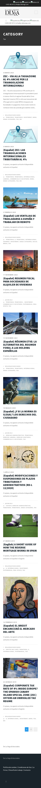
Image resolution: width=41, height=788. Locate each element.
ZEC (21, 119)
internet (6, 241)
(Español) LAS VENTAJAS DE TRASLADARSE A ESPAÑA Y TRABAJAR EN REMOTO (19, 219)
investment (28, 117)
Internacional (29, 177)
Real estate (17, 570)
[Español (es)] (17, 2)
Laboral (6, 179)
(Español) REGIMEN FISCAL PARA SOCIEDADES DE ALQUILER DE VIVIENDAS (19, 281)
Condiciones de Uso (25, 767)
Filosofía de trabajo (15, 770)
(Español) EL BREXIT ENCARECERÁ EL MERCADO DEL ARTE (19, 629)
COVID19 (9, 505)
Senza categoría (9, 119)
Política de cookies (10, 767)
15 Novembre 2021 (10, 338)
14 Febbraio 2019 (10, 622)
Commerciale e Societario (19, 179)
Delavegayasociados (12, 115)
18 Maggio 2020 (9, 408)
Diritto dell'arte (12, 649)
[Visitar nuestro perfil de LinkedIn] (7, 20)
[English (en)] (26, 2)
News (34, 117)
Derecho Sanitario (23, 437)
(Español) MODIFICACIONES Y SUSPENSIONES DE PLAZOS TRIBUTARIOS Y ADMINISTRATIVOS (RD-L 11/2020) (20, 482)
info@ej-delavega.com (22, 4)
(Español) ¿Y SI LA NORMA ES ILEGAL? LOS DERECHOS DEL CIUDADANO (20, 414)
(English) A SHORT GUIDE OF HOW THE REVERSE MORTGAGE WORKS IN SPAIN (20, 547)
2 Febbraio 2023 (9, 212)
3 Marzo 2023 (8, 73)
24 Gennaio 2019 (9, 682)
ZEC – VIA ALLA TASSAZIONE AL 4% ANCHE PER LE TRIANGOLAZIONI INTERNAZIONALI (19, 81)
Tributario (10, 117)
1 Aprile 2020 (8, 472)
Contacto (27, 770)
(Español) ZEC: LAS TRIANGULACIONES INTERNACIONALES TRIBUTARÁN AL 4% (15, 154)
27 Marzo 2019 (9, 541)
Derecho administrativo (15, 435)
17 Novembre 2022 (10, 275)
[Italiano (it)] (35, 2)
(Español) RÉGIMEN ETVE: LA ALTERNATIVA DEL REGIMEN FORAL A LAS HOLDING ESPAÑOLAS (20, 346)
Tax (17, 119)
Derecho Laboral (9, 437)
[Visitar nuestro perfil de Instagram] (4, 20)
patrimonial (27, 304)
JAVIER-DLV (9, 300)
